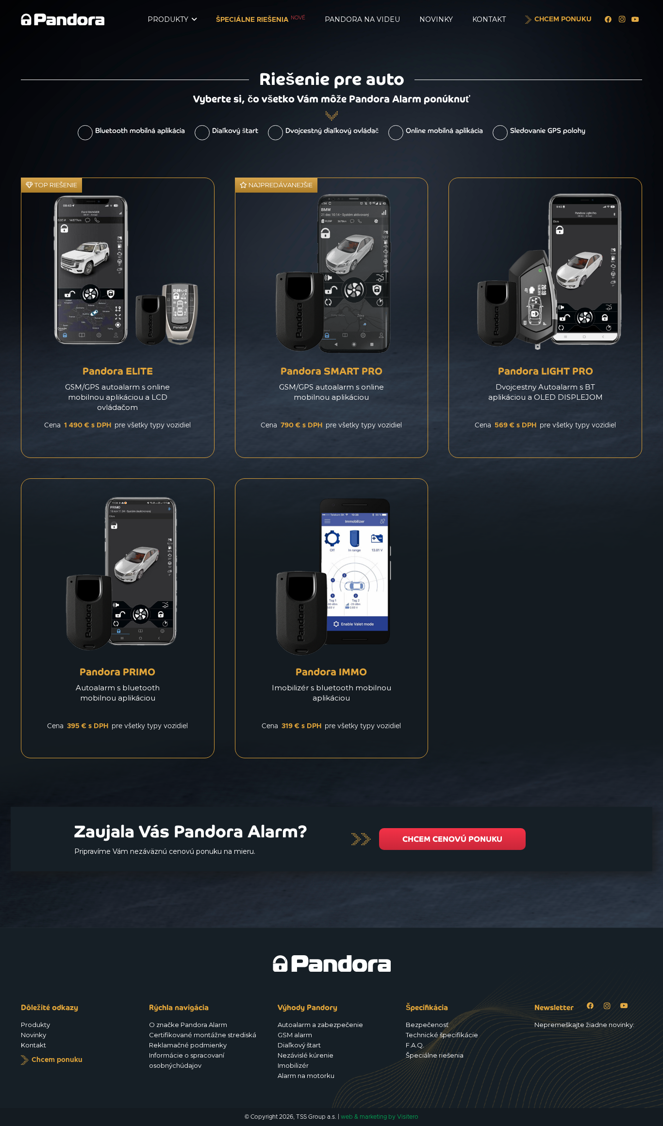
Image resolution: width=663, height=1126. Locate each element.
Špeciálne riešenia (435, 1055)
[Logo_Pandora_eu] (62, 19)
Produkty (35, 1024)
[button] (194, 20)
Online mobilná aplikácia (444, 130)
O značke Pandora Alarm (188, 1024)
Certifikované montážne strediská (202, 1035)
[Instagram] (622, 19)
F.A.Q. (415, 1045)
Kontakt (33, 1045)
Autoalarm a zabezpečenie (320, 1024)
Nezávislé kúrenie (305, 1055)
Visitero (407, 1117)
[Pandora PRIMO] (118, 618)
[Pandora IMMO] (332, 618)
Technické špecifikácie (442, 1035)
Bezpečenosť (427, 1024)
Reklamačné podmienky (188, 1045)
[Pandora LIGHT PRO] (545, 318)
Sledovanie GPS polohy (547, 130)
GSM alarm (295, 1035)
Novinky (33, 1035)
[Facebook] (608, 19)
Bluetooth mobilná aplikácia (140, 130)
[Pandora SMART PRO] (332, 318)
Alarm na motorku (306, 1075)
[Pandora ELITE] (118, 318)
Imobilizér (293, 1065)
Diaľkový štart (235, 130)
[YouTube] (635, 19)
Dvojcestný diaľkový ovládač (332, 130)
